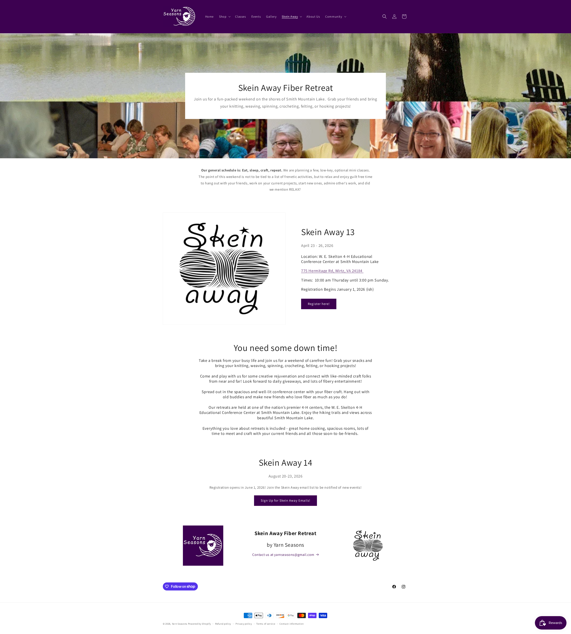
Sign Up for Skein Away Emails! (285, 500)
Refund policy (223, 623)
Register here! (319, 304)
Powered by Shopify (199, 623)
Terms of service (265, 623)
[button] (224, 16)
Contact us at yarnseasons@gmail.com (283, 554)
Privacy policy (244, 623)
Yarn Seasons (179, 623)
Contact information (291, 623)
